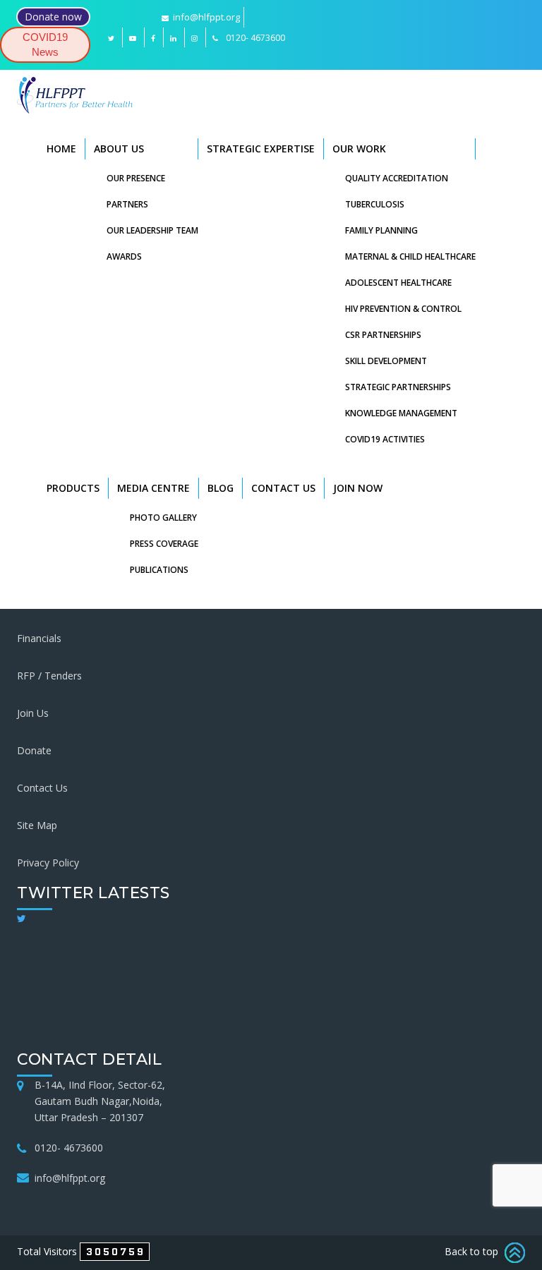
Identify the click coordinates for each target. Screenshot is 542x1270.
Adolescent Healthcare (398, 283)
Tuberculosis (374, 204)
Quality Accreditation (396, 178)
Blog (220, 488)
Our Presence (136, 178)
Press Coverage (164, 544)
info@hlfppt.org (206, 17)
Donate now (53, 16)
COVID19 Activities (385, 439)
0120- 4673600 (69, 1147)
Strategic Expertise (261, 148)
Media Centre (153, 488)
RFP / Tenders (49, 675)
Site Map (37, 825)
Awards (124, 256)
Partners (127, 204)
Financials (39, 638)
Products (73, 488)
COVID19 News (45, 44)
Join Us (33, 713)
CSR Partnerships (383, 335)
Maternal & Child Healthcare (410, 256)
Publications (159, 570)
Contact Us (283, 488)
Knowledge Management (401, 413)
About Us (119, 148)
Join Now (358, 488)
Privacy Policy (48, 862)
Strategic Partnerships (398, 387)
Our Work (359, 148)
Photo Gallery (163, 518)
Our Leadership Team (152, 230)
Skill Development (386, 361)
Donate (34, 750)
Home (61, 148)
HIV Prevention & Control (403, 309)
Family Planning (381, 230)
